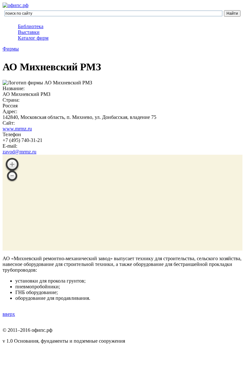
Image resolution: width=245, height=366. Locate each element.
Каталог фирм (33, 38)
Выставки (29, 32)
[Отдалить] (12, 176)
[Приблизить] (12, 164)
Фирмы (11, 48)
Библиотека (30, 26)
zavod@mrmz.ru (19, 151)
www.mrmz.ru (17, 128)
